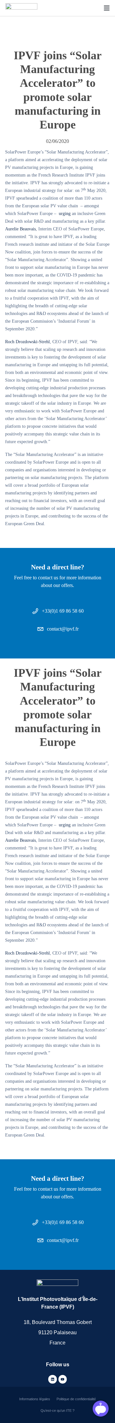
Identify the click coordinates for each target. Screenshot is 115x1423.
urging (65, 213)
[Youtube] (62, 1379)
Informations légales (34, 1399)
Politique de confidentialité (76, 1399)
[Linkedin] (52, 1379)
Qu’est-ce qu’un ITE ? (57, 1410)
